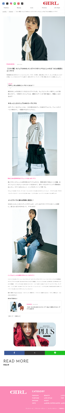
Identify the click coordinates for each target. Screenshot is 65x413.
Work (55, 12)
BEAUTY (47, 395)
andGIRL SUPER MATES (52, 403)
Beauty (19, 7)
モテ (30, 12)
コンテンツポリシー (53, 408)
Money (56, 8)
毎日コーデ (5, 8)
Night (30, 15)
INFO (34, 403)
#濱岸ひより (17, 316)
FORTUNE (35, 398)
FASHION (35, 395)
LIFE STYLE (48, 398)
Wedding (30, 8)
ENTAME (35, 400)
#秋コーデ (10, 316)
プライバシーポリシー (40, 408)
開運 (43, 8)
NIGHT (46, 400)
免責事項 (61, 408)
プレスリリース (29, 408)
